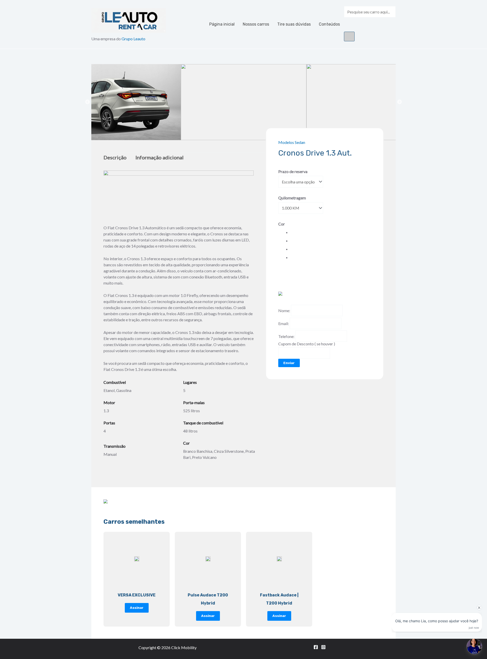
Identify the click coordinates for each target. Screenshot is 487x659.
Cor (281, 223)
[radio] (291, 232)
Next (399, 102)
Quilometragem (292, 197)
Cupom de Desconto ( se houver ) (306, 343)
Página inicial (222, 24)
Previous (87, 102)
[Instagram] (323, 647)
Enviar (289, 363)
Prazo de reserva (292, 171)
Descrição (115, 157)
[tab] (117, 157)
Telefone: (286, 336)
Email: (283, 323)
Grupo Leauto (133, 38)
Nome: (284, 310)
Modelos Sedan (291, 142)
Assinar (137, 608)
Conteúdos (329, 24)
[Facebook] (316, 647)
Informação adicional (159, 157)
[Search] (349, 36)
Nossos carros (256, 24)
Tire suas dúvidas (294, 24)
